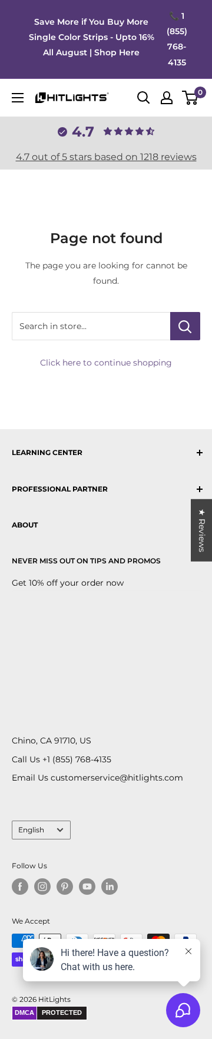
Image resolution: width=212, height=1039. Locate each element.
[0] (190, 98)
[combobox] (91, 326)
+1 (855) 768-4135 (76, 759)
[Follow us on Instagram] (42, 886)
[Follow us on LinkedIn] (109, 886)
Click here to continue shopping (106, 362)
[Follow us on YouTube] (87, 886)
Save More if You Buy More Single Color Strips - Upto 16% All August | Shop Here (91, 37)
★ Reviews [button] (202, 530)
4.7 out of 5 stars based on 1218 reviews (106, 156)
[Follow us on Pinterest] (65, 886)
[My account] (167, 97)
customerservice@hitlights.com (117, 777)
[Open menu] (18, 97)
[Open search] (143, 97)
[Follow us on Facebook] (20, 886)
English (31, 829)
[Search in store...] (185, 326)
